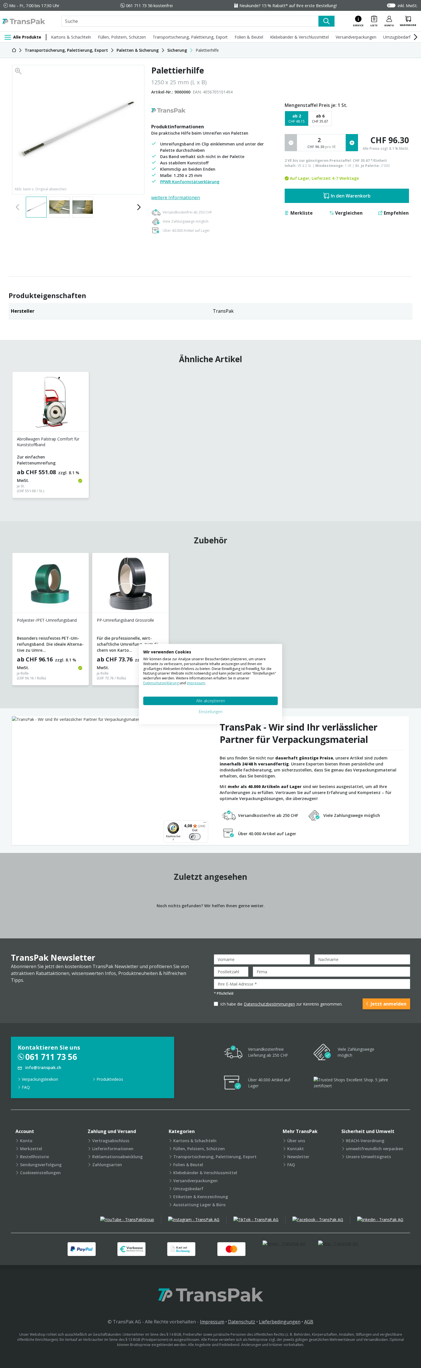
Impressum (212, 1322)
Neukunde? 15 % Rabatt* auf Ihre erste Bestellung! (288, 5)
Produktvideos (110, 1079)
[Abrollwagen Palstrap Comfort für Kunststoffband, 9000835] (50, 403)
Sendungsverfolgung (41, 1164)
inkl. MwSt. (408, 5)
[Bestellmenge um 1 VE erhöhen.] (352, 142)
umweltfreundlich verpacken (374, 1148)
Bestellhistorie (34, 1156)
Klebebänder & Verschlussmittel (299, 37)
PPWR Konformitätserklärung (189, 181)
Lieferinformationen (112, 1148)
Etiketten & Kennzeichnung (200, 1196)
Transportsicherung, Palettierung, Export (190, 37)
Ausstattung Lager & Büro (199, 1204)
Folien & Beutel (249, 37)
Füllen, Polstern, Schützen (122, 37)
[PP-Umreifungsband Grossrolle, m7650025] (130, 585)
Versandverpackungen (356, 37)
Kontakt (295, 1148)
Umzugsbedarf (396, 37)
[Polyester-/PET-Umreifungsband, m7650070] (50, 585)
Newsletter (298, 1156)
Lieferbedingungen (279, 1322)
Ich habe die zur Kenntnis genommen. (281, 1004)
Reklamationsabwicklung (117, 1156)
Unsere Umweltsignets (368, 1156)
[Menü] (204, 823)
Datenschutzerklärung (161, 683)
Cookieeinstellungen (40, 1172)
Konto (26, 1140)
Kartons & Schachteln (71, 37)
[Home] (14, 50)
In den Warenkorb (351, 196)
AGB (308, 1322)
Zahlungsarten (107, 1164)
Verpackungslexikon (40, 1079)
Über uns (296, 1140)
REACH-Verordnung (365, 1140)
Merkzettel (31, 1148)
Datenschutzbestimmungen (269, 1004)
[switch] (194, 836)
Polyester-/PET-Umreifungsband (47, 620)
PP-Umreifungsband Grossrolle (125, 620)
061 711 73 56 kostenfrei (149, 5)
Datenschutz (241, 1322)
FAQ (26, 1087)
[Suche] (326, 21)
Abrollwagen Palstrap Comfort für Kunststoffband (48, 441)
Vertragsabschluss (110, 1140)
